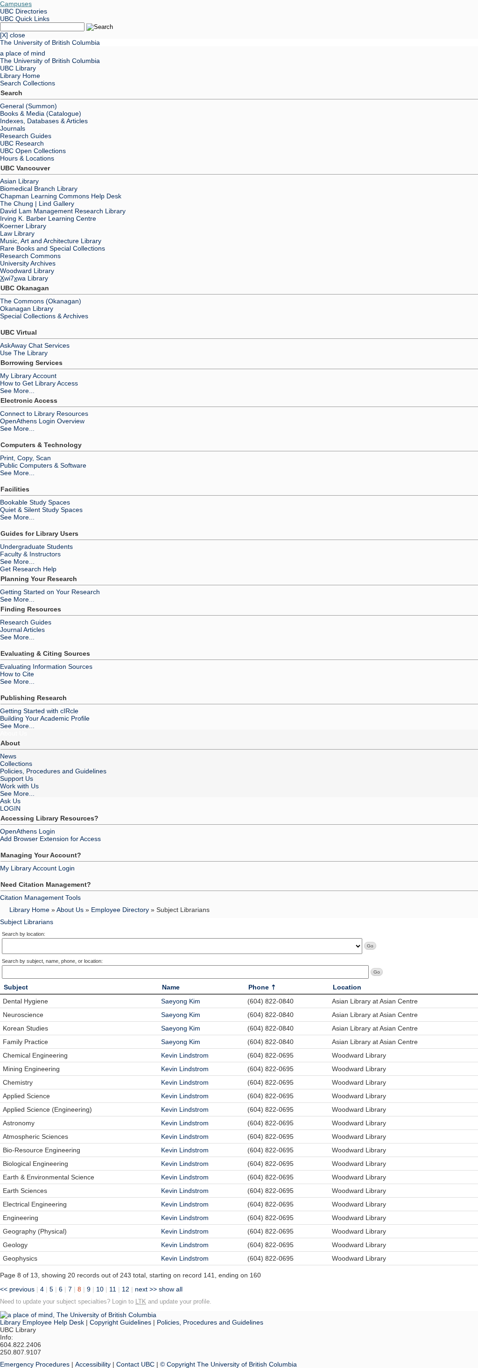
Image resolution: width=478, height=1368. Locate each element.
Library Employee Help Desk (42, 1322)
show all (171, 1289)
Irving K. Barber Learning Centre (48, 218)
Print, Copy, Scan (25, 458)
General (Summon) (28, 106)
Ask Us (10, 801)
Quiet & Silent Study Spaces (41, 509)
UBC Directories (23, 11)
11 (112, 1289)
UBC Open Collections (33, 150)
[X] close (12, 35)
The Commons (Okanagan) (40, 301)
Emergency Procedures (35, 1364)
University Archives (28, 263)
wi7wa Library (24, 278)
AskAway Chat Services (35, 345)
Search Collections (27, 83)
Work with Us (19, 786)
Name (171, 987)
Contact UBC (135, 1364)
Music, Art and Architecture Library (50, 241)
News (8, 756)
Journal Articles (22, 629)
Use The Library (24, 353)
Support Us (16, 778)
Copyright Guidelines (120, 1322)
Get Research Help (28, 569)
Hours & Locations (27, 158)
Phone (258, 987)
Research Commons (30, 256)
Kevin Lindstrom (185, 1055)
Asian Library (19, 181)
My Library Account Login (37, 868)
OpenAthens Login (27, 831)
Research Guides (25, 136)
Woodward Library (27, 270)
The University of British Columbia (50, 42)
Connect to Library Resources (44, 413)
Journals (12, 128)
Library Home (20, 75)
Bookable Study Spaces (35, 502)
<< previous (17, 1289)
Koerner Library (23, 226)
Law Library (17, 233)
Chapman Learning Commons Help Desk (60, 196)
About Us (13, 733)
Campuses (16, 3)
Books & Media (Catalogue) (40, 113)
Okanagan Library (26, 308)
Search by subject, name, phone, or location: (52, 961)
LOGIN (10, 808)
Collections (16, 763)
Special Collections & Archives (44, 316)
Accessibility (93, 1364)
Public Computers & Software (43, 465)
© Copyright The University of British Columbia (228, 1364)
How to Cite (17, 674)
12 (125, 1289)
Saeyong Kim (180, 1001)
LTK (140, 1301)
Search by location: (23, 934)
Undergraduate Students (36, 546)
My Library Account (28, 375)
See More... (17, 390)
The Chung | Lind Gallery (37, 203)
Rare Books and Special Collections (52, 248)
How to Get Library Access (39, 383)
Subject (16, 987)
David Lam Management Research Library (63, 211)
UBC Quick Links (24, 18)
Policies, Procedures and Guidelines (53, 771)
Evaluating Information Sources (46, 666)
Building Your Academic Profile (45, 718)
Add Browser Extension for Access (50, 838)
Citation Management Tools (40, 897)
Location (347, 987)
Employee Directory (120, 909)
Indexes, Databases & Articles (44, 121)
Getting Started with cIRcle (39, 711)
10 (100, 1289)
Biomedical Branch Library (38, 188)
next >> (146, 1289)
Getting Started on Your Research (50, 592)
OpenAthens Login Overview (42, 421)
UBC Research (22, 143)
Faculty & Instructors (30, 554)
